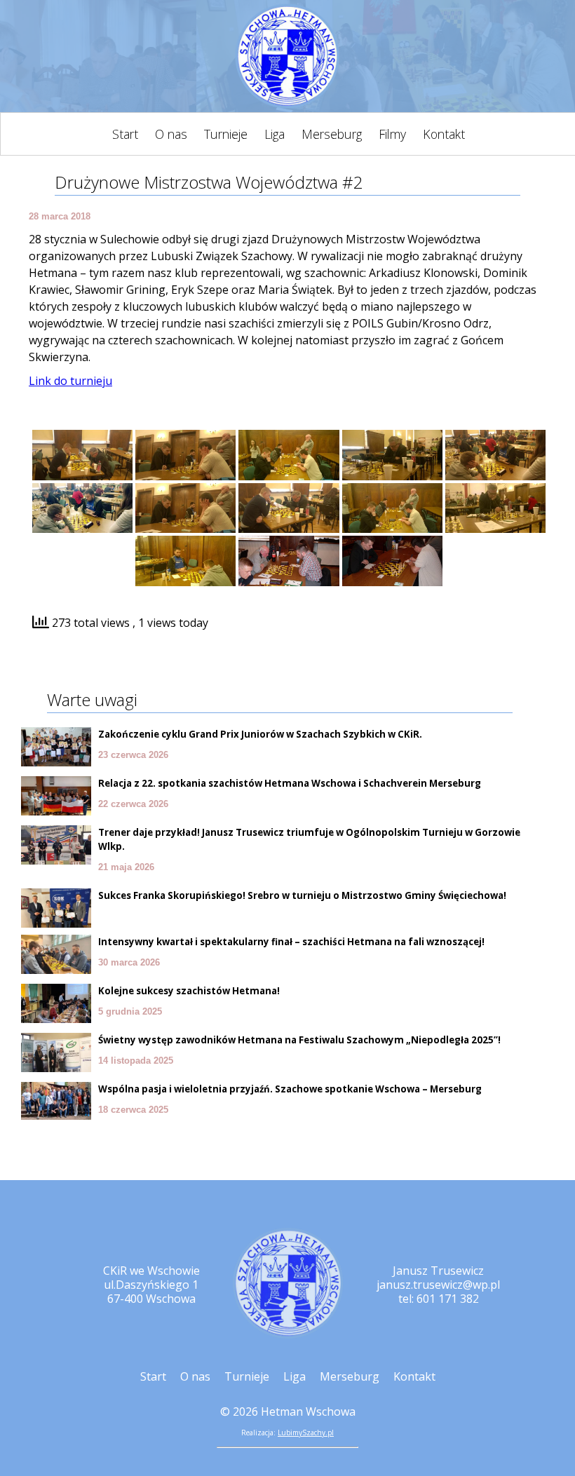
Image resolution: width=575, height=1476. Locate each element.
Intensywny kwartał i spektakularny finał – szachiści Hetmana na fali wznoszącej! (291, 941)
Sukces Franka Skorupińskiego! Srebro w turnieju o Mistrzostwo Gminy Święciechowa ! (302, 895)
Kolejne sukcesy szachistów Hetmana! (189, 990)
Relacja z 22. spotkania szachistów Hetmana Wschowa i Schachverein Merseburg (289, 783)
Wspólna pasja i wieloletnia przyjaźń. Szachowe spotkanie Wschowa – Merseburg (290, 1089)
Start (125, 134)
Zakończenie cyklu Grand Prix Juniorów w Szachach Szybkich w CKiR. (260, 734)
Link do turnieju (70, 380)
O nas (171, 134)
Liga (274, 134)
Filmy (392, 134)
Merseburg (332, 134)
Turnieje (226, 134)
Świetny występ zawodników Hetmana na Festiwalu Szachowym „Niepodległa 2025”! (299, 1040)
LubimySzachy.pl (306, 1432)
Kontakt (444, 134)
